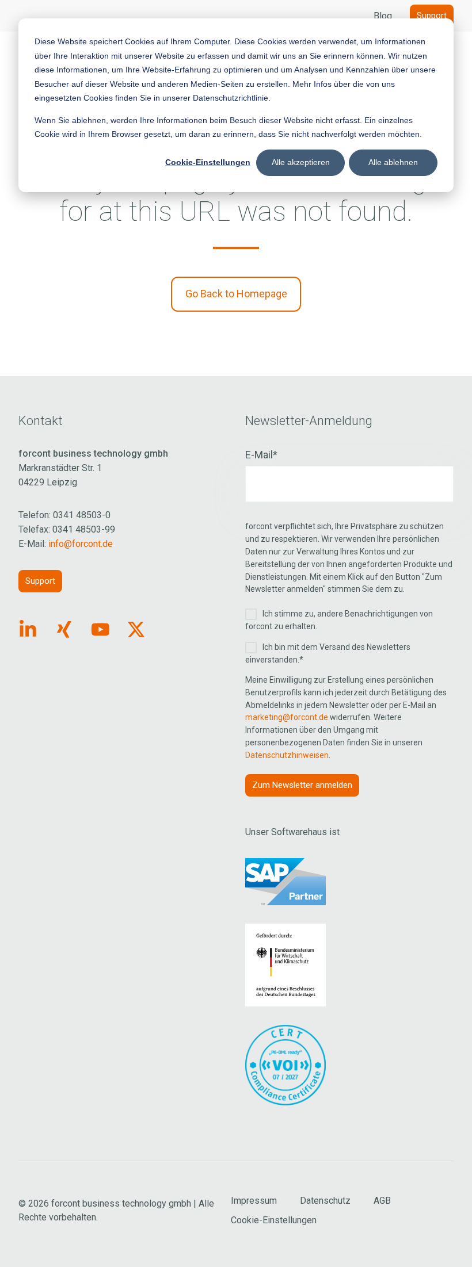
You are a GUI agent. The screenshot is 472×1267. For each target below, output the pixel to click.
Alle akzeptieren (301, 162)
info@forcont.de (80, 543)
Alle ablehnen (393, 162)
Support (432, 15)
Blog (383, 15)
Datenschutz (325, 1200)
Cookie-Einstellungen (207, 162)
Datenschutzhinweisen (287, 755)
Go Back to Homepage (236, 294)
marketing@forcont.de (286, 717)
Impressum (254, 1200)
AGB (382, 1200)
